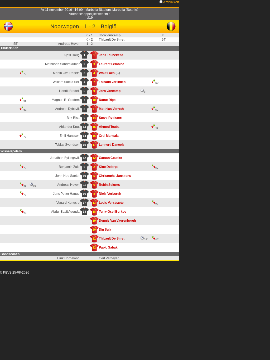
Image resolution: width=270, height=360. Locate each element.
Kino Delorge (108, 167)
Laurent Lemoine (111, 64)
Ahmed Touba (109, 127)
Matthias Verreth (111, 109)
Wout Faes (107, 73)
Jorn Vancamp (109, 91)
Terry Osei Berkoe (112, 211)
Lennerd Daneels (111, 145)
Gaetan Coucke (110, 158)
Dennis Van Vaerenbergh (117, 220)
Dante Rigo (107, 100)
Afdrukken (171, 2)
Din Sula (105, 229)
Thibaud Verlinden (112, 82)
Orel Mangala (109, 136)
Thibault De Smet (111, 238)
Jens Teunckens (111, 55)
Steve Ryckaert (110, 118)
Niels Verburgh (110, 194)
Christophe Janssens (115, 176)
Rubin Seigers (109, 185)
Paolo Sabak (108, 247)
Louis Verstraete (111, 203)
